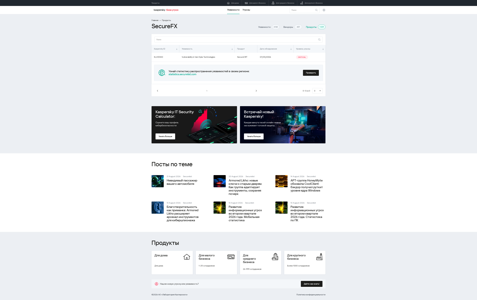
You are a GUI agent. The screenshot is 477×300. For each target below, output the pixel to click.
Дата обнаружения (268, 49)
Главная (155, 20)
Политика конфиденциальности (311, 294)
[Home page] (166, 10)
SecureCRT (242, 57)
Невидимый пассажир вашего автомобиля (182, 182)
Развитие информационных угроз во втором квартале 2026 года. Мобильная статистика (245, 213)
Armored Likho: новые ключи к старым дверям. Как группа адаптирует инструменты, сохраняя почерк (245, 187)
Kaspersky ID (159, 49)
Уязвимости (233, 9)
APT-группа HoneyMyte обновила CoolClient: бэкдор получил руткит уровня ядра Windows (307, 185)
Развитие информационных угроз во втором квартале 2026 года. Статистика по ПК (307, 213)
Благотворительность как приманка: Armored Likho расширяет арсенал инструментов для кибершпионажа (183, 213)
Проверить (311, 73)
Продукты (166, 20)
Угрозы (246, 9)
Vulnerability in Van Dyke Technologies (198, 57)
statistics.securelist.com (182, 74)
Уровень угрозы (303, 49)
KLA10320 (158, 57)
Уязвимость (187, 49)
